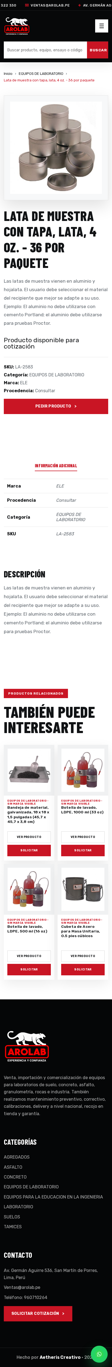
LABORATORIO (18, 1206)
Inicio (8, 74)
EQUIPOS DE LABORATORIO (41, 74)
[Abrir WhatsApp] (99, 1354)
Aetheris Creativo (60, 1357)
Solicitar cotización (35, 1313)
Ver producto (29, 837)
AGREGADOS (17, 1157)
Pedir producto (53, 406)
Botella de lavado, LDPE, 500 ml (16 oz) (27, 928)
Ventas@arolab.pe (46, 5)
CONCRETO (15, 1177)
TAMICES (13, 1226)
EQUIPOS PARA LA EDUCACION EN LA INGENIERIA (53, 1197)
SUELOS (12, 1217)
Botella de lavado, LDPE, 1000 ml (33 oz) (82, 809)
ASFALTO (13, 1167)
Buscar (98, 50)
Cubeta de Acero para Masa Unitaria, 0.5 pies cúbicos (80, 931)
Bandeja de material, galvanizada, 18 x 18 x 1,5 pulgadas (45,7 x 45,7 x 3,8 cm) (28, 814)
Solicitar (29, 850)
